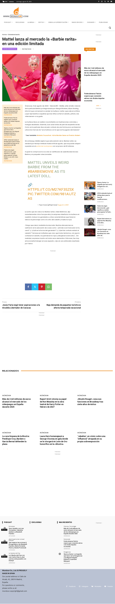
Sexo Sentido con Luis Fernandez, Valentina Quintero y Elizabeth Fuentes (16, 531)
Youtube (110, 586)
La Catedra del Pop (14, 553)
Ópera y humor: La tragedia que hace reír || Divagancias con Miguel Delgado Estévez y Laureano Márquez (12, 131)
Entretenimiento (14, 34)
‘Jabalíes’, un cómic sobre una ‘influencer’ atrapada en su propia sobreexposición (91, 439)
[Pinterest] (41, 287)
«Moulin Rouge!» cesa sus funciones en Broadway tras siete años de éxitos (90, 401)
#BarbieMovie (41, 171)
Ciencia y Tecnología (70, 526)
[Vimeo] (108, 1)
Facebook (72, 586)
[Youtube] (111, 1)
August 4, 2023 (63, 205)
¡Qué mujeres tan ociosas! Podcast (16, 539)
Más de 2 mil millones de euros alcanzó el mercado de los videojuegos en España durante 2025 (12, 110)
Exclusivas (12, 526)
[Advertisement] (53, 268)
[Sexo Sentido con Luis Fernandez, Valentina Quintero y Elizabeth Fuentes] (4, 528)
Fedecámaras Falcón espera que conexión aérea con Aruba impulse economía (12, 120)
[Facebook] (98, 1)
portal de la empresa (44, 146)
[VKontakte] (92, 586)
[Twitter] (105, 1)
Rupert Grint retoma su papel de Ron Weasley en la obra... (104, 221)
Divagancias (67, 552)
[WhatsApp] (48, 287)
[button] (110, 27)
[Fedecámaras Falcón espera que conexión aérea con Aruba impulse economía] (98, 87)
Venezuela (67, 539)
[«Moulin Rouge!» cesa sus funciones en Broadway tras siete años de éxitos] (89, 232)
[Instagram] (102, 1)
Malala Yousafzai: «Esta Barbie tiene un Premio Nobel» (58, 135)
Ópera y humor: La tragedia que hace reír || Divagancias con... (104, 184)
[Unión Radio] (15, 12)
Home (4, 34)
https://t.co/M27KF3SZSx (51, 189)
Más (97, 106)
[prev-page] (3, 449)
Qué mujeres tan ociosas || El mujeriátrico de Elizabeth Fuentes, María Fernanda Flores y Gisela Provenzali (18, 545)
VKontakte (97, 586)
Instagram (85, 586)
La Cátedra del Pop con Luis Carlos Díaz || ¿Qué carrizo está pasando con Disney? (17, 557)
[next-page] (7, 449)
